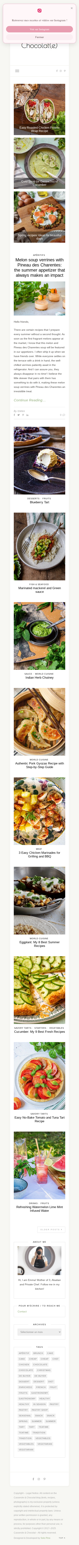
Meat (39, 849)
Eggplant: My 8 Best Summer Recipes (39, 944)
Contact (22, 1311)
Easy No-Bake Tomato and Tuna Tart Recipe (40, 1119)
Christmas (44, 1370)
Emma (21, 411)
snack (39, 1416)
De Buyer (24, 1376)
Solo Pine (45, 1538)
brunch (38, 1353)
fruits (23, 1393)
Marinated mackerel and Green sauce (39, 590)
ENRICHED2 (25, 1387)
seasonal (25, 1416)
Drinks (33, 1203)
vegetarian (45, 1444)
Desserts (33, 498)
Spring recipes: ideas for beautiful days (39, 237)
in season (39, 1404)
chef (56, 1359)
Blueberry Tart (39, 502)
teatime (44, 1427)
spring (23, 1421)
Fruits (46, 498)
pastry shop (40, 1410)
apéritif (24, 1353)
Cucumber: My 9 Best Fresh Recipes (39, 1031)
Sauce (28, 674)
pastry (54, 1404)
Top (61, 1538)
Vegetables (56, 1028)
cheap (33, 1359)
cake (50, 1353)
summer (37, 1421)
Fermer (39, 37)
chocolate (40, 1364)
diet (51, 1381)
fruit (53, 1387)
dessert (24, 1381)
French (41, 1387)
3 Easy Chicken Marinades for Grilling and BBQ (39, 854)
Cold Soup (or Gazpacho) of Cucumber (39, 183)
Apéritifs (39, 255)
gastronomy (39, 1393)
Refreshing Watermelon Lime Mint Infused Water (39, 1208)
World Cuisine (44, 674)
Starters (40, 1028)
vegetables (43, 1438)
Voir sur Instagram (39, 29)
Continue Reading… (30, 400)
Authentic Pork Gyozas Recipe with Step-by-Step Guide (39, 765)
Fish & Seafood (39, 584)
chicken (24, 1364)
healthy (45, 1398)
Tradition (39, 1433)
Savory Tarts (22, 1028)
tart (22, 1427)
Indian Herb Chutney (40, 677)
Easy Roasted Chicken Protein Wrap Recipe (39, 129)
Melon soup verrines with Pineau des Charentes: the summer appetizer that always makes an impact (39, 267)
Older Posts (50, 1230)
